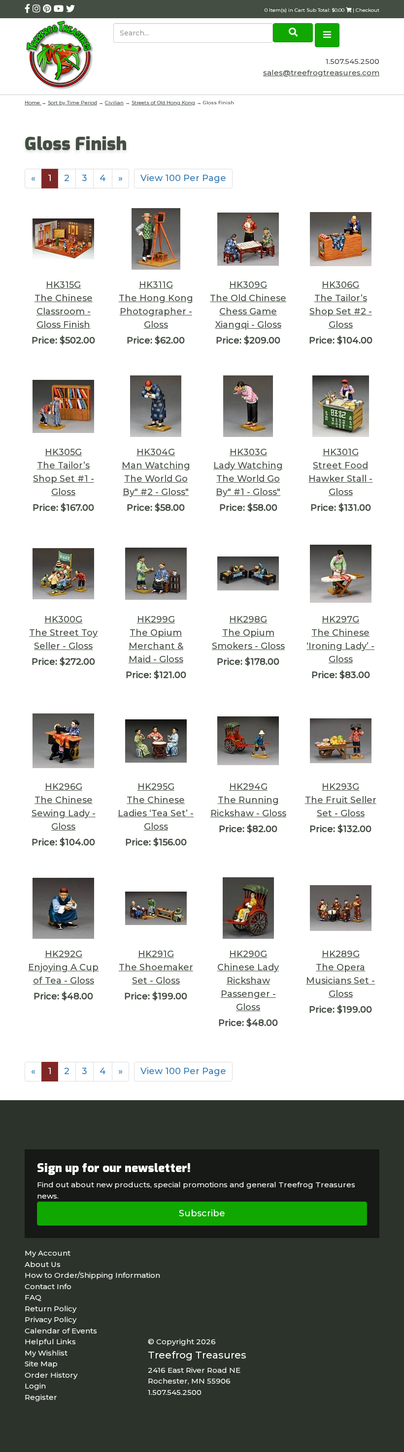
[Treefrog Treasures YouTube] (60, 8)
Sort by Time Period (72, 102)
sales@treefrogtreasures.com (321, 72)
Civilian (114, 102)
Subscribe (202, 1213)
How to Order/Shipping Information (92, 1275)
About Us (43, 1264)
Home (33, 102)
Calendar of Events (61, 1330)
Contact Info (48, 1286)
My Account (47, 1253)
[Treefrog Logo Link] (69, 56)
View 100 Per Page (183, 178)
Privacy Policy (50, 1319)
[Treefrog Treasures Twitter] (70, 8)
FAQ (33, 1297)
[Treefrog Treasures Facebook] (29, 8)
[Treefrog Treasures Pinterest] (48, 8)
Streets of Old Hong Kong (163, 102)
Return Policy (50, 1308)
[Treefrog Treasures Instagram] (38, 8)
